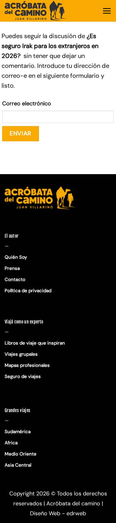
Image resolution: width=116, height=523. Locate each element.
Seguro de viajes (23, 376)
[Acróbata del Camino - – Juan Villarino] (36, 11)
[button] (106, 11)
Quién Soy (16, 257)
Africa (11, 443)
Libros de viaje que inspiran (35, 343)
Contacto (15, 279)
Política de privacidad (29, 291)
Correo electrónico (26, 103)
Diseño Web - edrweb (58, 513)
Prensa (12, 268)
